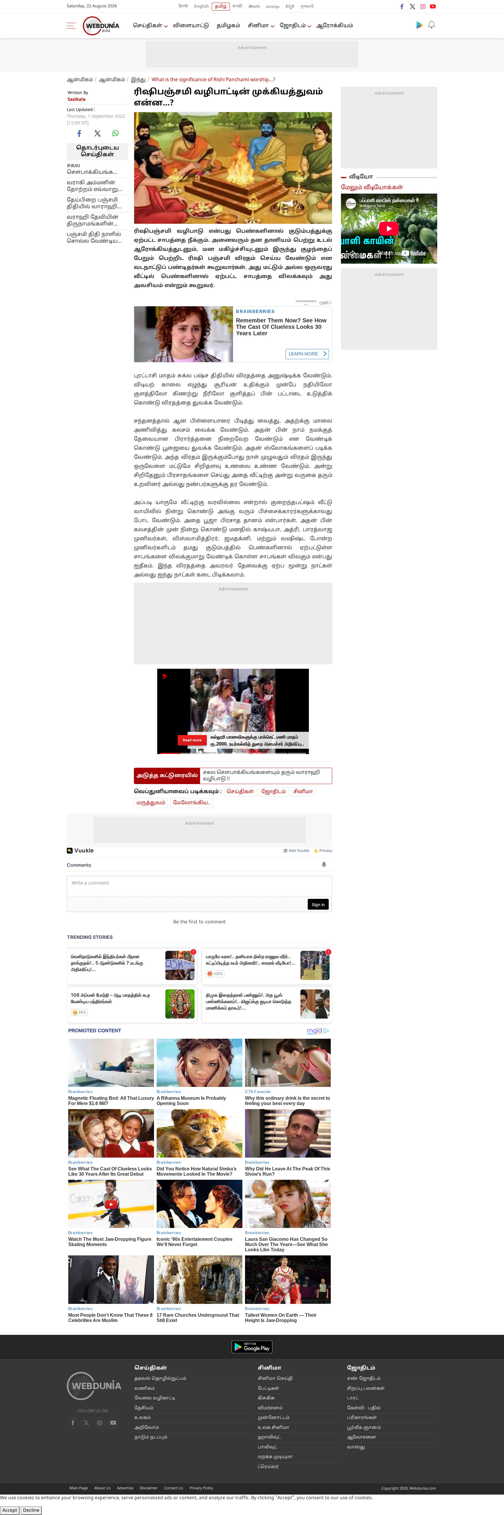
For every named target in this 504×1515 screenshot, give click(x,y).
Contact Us (173, 1488)
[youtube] (432, 6)
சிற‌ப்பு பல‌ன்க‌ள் (366, 1388)
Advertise (125, 1488)
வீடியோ (361, 176)
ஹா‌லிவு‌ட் (269, 1437)
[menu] (72, 26)
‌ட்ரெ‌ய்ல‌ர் (268, 1467)
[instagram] (422, 6)
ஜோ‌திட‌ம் (293, 25)
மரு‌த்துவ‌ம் (150, 803)
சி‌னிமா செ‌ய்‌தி (275, 1379)
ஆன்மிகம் (80, 80)
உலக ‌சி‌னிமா (273, 1428)
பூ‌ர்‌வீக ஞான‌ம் (364, 1428)
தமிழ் (221, 6)
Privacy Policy (201, 1488)
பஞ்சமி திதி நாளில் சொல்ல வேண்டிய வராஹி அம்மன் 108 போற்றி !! (94, 237)
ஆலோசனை (361, 1437)
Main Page (78, 1488)
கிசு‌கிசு (266, 1398)
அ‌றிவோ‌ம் (146, 1428)
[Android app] (252, 1347)
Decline (31, 1511)
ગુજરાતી (307, 6)
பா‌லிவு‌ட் (267, 1447)
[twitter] (412, 6)
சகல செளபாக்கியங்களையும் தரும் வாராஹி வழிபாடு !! (97, 169)
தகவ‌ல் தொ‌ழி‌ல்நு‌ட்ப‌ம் (160, 1379)
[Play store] (420, 25)
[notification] (431, 25)
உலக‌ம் (142, 1418)
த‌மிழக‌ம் (228, 25)
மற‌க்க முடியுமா (275, 1457)
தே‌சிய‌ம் (143, 1408)
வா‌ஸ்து (356, 1447)
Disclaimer (149, 1488)
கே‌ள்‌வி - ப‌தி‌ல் (364, 1408)
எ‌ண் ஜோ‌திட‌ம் (364, 1379)
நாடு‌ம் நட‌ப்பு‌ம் (150, 1437)
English (201, 6)
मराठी (238, 6)
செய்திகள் (147, 25)
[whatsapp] (115, 133)
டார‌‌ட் (353, 1398)
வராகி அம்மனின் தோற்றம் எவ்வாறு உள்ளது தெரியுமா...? (95, 186)
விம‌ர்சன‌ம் (270, 1408)
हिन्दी (183, 6)
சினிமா (258, 25)
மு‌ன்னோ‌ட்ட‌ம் (274, 1418)
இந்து (138, 80)
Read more (192, 740)
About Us (102, 1488)
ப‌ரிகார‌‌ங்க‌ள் (362, 1418)
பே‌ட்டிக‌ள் (268, 1388)
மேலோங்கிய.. (192, 803)
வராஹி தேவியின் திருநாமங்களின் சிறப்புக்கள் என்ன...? (95, 220)
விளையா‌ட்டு (191, 25)
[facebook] (402, 6)
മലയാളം (273, 6)
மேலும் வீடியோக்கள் (372, 187)
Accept (9, 1511)
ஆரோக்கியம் (334, 25)
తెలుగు (254, 6)
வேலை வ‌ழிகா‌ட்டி (154, 1398)
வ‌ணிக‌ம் (144, 1388)
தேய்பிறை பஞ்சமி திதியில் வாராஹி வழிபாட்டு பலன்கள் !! (96, 203)
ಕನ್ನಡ (290, 6)
